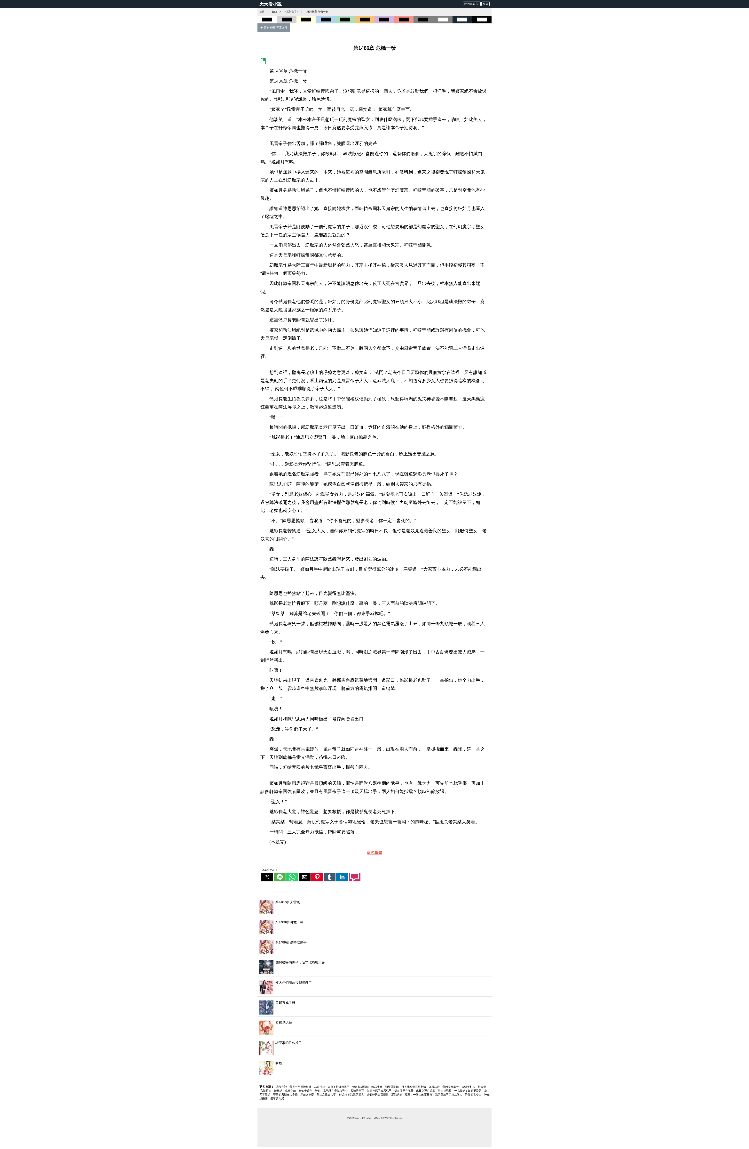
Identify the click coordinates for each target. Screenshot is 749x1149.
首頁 (261, 11)
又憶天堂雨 (358, 1098)
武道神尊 (320, 1094)
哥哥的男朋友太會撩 (285, 1102)
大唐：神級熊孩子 (339, 1094)
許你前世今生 (473, 1102)
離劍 (318, 1098)
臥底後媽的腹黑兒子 (379, 1098)
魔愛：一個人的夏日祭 (419, 1102)
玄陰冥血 (266, 1098)
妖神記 (278, 1098)
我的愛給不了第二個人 (449, 1102)
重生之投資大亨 (327, 1102)
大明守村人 (468, 1094)
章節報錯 (374, 860)
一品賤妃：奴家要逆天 (468, 1098)
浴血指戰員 (445, 1098)
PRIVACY (385, 1125)
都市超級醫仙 (360, 1094)
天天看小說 (270, 3)
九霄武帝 (434, 1094)
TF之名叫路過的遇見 (352, 1102)
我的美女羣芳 (451, 1094)
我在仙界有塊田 (404, 1098)
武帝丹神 (282, 1094)
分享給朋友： (269, 877)
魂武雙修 (377, 1094)
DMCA (376, 1125)
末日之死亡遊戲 (426, 1098)
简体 (485, 3)
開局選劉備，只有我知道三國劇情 (406, 1094)
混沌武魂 (397, 1102)
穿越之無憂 (307, 1102)
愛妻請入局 (277, 1105)
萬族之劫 (291, 1098)
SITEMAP (367, 1125)
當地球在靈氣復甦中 (336, 1098)
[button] (267, 884)
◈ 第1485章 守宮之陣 (273, 27)
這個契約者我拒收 (378, 1102)
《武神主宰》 (291, 11)
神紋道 (482, 1094)
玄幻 (274, 11)
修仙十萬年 (306, 1098)
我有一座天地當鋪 (300, 1094)
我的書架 (469, 3)
